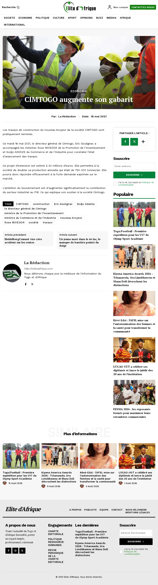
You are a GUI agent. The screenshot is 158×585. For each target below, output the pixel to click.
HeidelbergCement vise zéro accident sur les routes (23, 241)
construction (41, 204)
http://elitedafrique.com (38, 268)
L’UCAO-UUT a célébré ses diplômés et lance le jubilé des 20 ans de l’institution (133, 370)
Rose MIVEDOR (14, 222)
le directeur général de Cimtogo (25, 208)
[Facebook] (25, 283)
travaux (48, 222)
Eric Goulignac (63, 204)
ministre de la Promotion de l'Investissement (34, 213)
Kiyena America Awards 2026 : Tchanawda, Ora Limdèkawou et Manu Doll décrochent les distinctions (134, 279)
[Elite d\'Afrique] (79, 7)
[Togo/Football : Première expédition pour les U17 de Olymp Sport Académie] (134, 214)
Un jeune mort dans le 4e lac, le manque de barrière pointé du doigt (79, 242)
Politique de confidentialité (132, 552)
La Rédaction (67, 116)
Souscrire (132, 175)
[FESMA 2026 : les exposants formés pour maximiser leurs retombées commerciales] (134, 392)
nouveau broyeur (71, 217)
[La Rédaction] (12, 273)
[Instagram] (15, 551)
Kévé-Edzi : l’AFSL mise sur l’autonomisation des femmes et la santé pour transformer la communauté (134, 325)
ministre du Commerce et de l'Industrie (30, 217)
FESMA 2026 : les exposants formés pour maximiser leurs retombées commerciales (131, 412)
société (34, 222)
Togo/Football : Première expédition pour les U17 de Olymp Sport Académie (131, 234)
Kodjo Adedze (86, 204)
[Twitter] (32, 283)
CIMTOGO (22, 204)
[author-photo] (5, 483)
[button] (11, 7)
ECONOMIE (79, 91)
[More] (143, 142)
